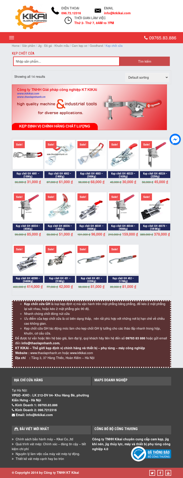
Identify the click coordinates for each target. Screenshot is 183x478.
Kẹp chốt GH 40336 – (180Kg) (60, 227)
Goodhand (96, 45)
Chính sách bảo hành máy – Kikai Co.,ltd (44, 439)
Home (15, 45)
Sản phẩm (28, 45)
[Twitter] (152, 473)
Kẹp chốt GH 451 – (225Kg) (91, 280)
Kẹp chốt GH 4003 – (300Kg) (91, 175)
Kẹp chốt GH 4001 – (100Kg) (28, 175)
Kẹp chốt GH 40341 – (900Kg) (91, 227)
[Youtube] (168, 473)
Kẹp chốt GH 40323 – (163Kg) (123, 175)
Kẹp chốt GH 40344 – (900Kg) (123, 227)
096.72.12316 (71, 13)
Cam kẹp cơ (79, 45)
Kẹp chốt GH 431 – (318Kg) (60, 280)
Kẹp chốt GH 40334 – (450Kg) (28, 227)
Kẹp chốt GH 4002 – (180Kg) (59, 175)
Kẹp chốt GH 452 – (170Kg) (123, 280)
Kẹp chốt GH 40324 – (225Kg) (155, 175)
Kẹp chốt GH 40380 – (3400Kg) (28, 280)
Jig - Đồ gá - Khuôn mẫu (53, 45)
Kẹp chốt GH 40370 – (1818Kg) (155, 227)
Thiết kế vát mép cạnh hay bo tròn (40, 458)
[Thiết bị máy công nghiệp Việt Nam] (31, 28)
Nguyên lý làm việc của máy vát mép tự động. (48, 453)
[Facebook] (160, 473)
